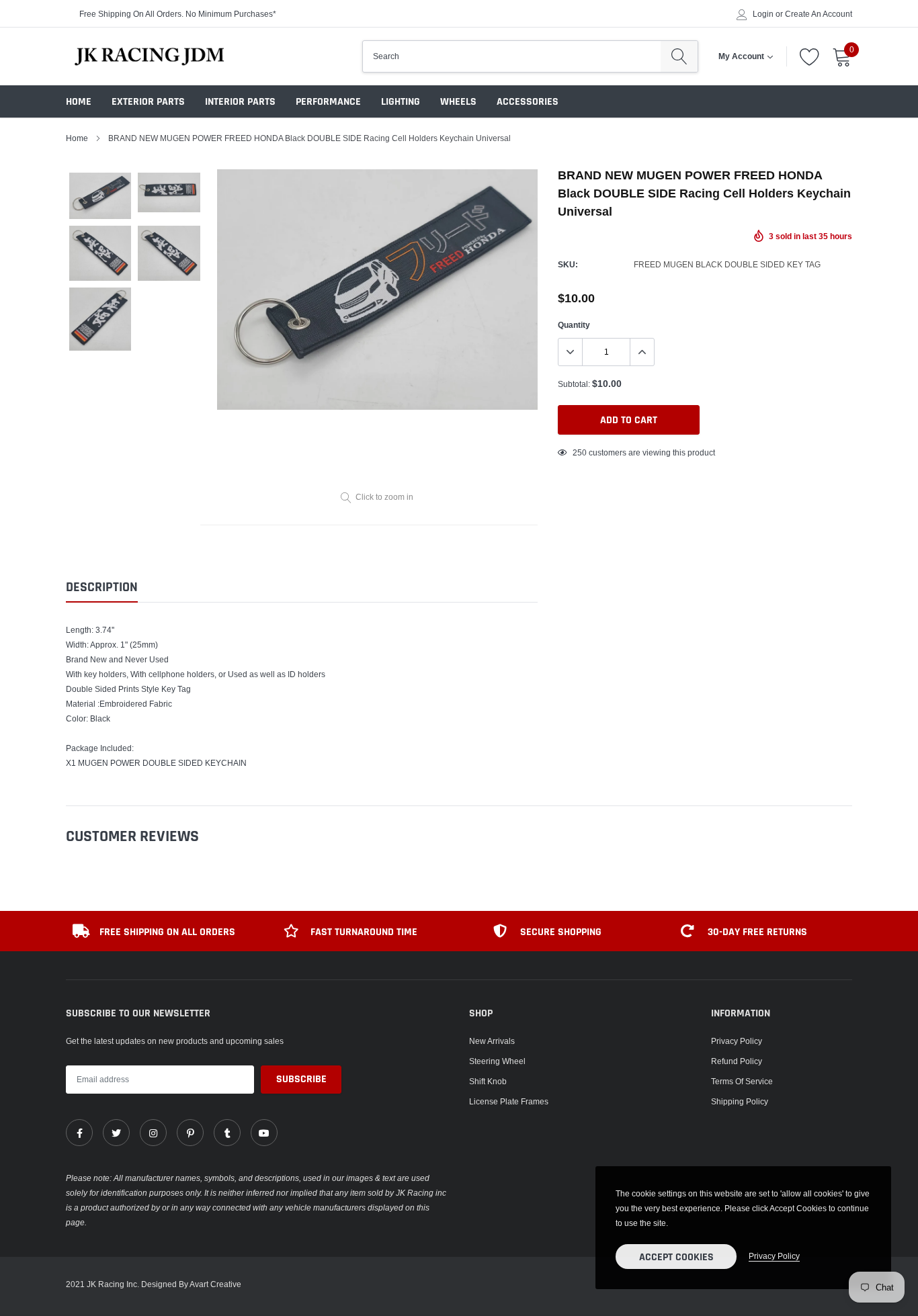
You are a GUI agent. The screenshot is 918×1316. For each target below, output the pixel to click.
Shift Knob (488, 1081)
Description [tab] (102, 587)
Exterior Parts (148, 102)
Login (763, 14)
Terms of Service (742, 1081)
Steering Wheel (497, 1061)
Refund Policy (736, 1061)
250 (580, 452)
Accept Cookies (676, 1257)
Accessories (527, 102)
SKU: (568, 264)
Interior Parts (240, 102)
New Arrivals (492, 1041)
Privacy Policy (736, 1041)
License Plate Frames (508, 1101)
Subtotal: (574, 384)
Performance (328, 102)
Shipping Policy (739, 1101)
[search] (679, 56)
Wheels (458, 102)
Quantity (574, 325)
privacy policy (774, 1256)
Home (78, 102)
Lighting (400, 102)
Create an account (818, 14)
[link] (79, 1132)
